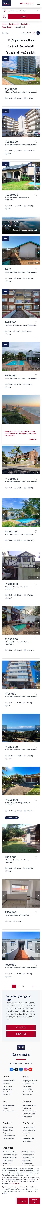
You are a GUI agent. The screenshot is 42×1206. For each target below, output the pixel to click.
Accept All (34, 1201)
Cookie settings (9, 1201)
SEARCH (24, 17)
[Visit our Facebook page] (12, 1069)
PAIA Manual (21, 1034)
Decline (22, 1201)
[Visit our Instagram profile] (26, 1069)
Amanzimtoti (7, 27)
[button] (20, 11)
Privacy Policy (21, 1027)
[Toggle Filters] (4, 16)
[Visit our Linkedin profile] (21, 1069)
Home (4, 24)
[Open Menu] (38, 3)
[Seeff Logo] (6, 3)
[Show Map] (38, 33)
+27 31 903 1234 (27, 3)
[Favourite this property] (35, 89)
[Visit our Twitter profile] (16, 1069)
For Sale (24, 24)
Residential (14, 24)
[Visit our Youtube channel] (30, 1069)
